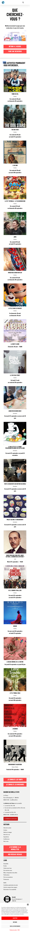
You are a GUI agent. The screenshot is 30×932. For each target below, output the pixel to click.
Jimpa (15, 237)
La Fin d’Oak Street (15, 375)
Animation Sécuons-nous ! (15, 411)
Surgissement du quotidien (15, 764)
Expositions (6, 837)
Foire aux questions (8, 877)
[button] (28, 904)
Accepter (15, 918)
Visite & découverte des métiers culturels (15, 484)
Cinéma (5, 830)
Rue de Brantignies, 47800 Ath (17, 900)
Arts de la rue (6, 834)
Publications (6, 875)
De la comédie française (15, 590)
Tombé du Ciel (15, 94)
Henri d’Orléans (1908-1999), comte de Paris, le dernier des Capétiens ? (15, 556)
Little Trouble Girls (15, 693)
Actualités (5, 863)
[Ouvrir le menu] (27, 2)
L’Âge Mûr (15, 165)
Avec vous (5, 841)
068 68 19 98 (6, 814)
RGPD (19, 929)
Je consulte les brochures (15, 784)
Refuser (15, 922)
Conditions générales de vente (10, 885)
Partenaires (6, 879)
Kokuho (15, 626)
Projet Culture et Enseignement (15, 519)
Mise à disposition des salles (10, 872)
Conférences (6, 839)
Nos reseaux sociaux (15, 854)
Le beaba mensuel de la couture (15, 662)
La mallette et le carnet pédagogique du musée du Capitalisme (15, 447)
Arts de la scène (7, 828)
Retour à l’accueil (15, 46)
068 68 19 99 (6, 800)
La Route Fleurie (15, 344)
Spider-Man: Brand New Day (15, 272)
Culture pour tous (7, 868)
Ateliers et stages (7, 832)
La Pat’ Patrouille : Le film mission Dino (15, 201)
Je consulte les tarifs (14, 779)
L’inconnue (15, 728)
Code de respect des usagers (10, 887)
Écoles (5, 866)
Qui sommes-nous (7, 870)
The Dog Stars (15, 129)
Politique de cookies (13, 929)
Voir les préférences (15, 926)
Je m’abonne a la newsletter (15, 848)
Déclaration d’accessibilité (9, 889)
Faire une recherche (15, 51)
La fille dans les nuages (15, 308)
